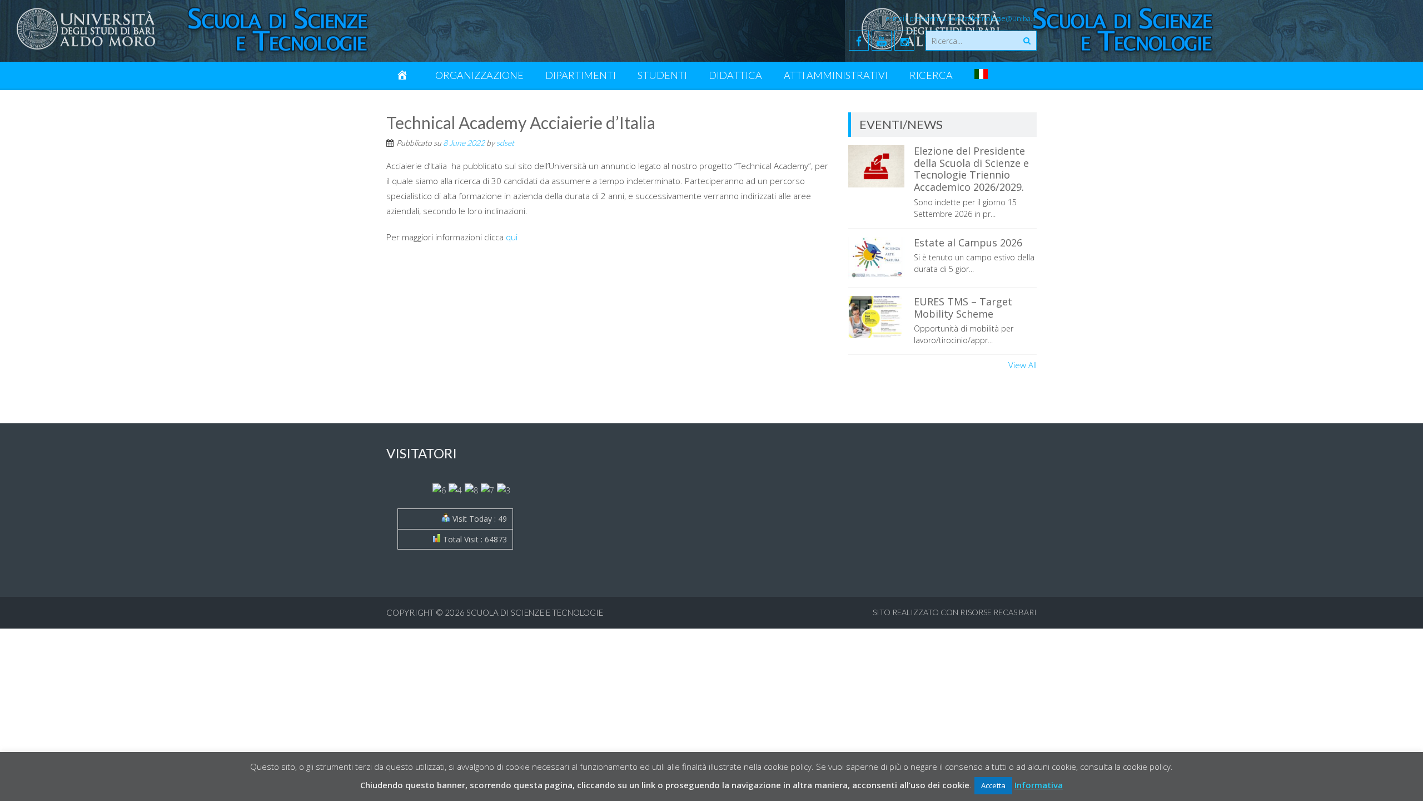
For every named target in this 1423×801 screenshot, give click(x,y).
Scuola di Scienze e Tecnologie (534, 612)
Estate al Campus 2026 (968, 242)
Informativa (1038, 784)
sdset (505, 142)
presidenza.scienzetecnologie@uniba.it (973, 18)
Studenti (662, 75)
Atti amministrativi (836, 75)
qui (512, 237)
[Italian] (981, 75)
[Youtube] (882, 41)
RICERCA (931, 75)
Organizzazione (479, 75)
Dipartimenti (580, 75)
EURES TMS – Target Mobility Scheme (963, 307)
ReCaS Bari (1015, 612)
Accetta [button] (993, 785)
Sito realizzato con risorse (932, 612)
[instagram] (904, 41)
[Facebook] (859, 41)
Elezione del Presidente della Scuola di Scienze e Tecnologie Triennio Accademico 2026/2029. (971, 169)
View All (1022, 364)
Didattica (735, 75)
